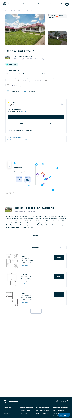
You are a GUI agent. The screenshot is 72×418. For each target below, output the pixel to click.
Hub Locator (23, 413)
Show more (36, 311)
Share (51, 123)
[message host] (62, 104)
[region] (36, 176)
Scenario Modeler (25, 411)
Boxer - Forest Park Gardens (30, 11)
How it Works (23, 4)
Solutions (11, 4)
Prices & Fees (24, 111)
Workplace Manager (58, 411)
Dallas (11, 11)
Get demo (53, 4)
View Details (24, 265)
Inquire (36, 117)
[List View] (61, 247)
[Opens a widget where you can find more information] (64, 415)
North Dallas (17, 11)
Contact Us (64, 402)
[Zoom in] (9, 163)
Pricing (40, 4)
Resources (33, 4)
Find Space (7, 413)
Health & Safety (13, 64)
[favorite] (21, 123)
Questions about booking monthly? (17, 140)
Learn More (36, 235)
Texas (7, 11)
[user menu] (67, 4)
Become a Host (8, 416)
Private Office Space (42, 413)
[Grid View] (65, 247)
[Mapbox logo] (10, 193)
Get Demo (7, 411)
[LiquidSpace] (11, 401)
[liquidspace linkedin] (57, 401)
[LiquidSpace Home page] (4, 3)
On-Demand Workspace (43, 411)
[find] (61, 4)
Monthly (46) (36, 247)
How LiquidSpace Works (14, 138)
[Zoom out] (9, 166)
